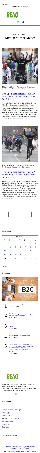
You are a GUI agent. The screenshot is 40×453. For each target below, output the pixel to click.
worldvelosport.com (28, 87)
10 (5, 251)
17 (5, 254)
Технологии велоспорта (10, 418)
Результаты (26, 89)
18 (10, 254)
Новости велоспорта (9, 407)
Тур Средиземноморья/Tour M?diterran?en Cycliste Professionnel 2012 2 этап (19, 175)
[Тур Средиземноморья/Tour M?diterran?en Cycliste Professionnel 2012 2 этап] (20, 144)
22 (30, 254)
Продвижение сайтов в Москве (18, 305)
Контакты (14, 448)
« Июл (4, 267)
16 (35, 251)
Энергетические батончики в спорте (19, 335)
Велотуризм (6, 424)
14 (25, 251)
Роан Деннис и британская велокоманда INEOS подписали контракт (20, 314)
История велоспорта (9, 421)
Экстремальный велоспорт (11, 410)
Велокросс (5, 427)
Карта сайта (24, 448)
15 (30, 251)
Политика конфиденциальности (24, 447)
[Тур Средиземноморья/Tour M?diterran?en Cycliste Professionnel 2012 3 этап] (20, 66)
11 (10, 251)
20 (20, 254)
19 (15, 254)
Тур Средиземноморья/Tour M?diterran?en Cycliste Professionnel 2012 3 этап (19, 96)
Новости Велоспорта (12, 89)
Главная (14, 34)
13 (20, 251)
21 (25, 254)
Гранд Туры (6, 413)
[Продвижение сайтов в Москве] (20, 289)
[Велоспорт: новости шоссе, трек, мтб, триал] (20, 15)
